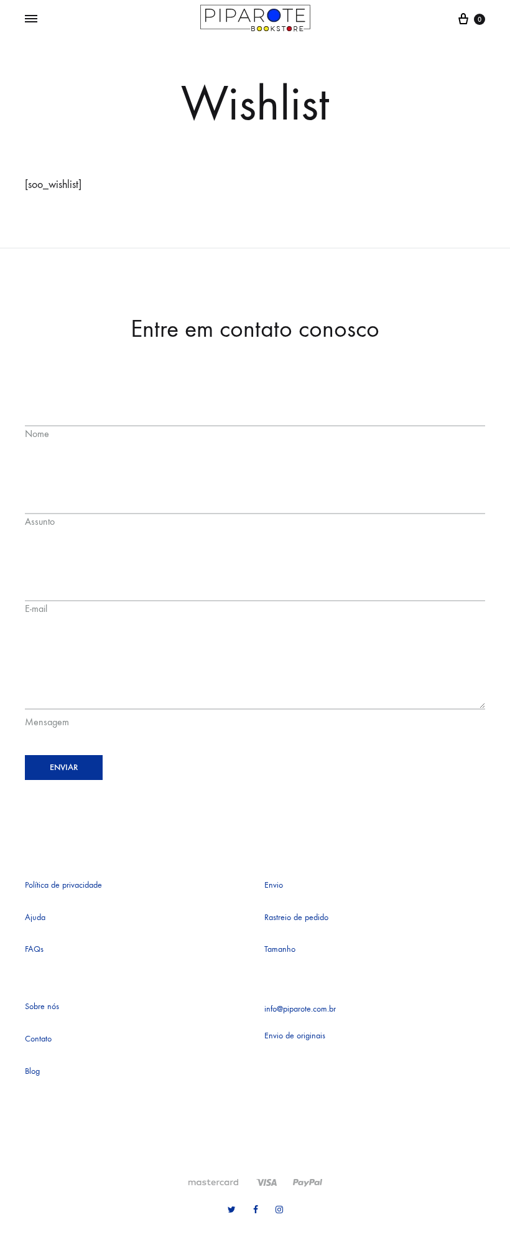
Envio (273, 885)
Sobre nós (42, 1006)
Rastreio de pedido (296, 917)
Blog (32, 1071)
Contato (38, 1038)
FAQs (34, 949)
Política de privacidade (63, 885)
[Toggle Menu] (31, 19)
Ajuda (35, 917)
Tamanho (279, 949)
